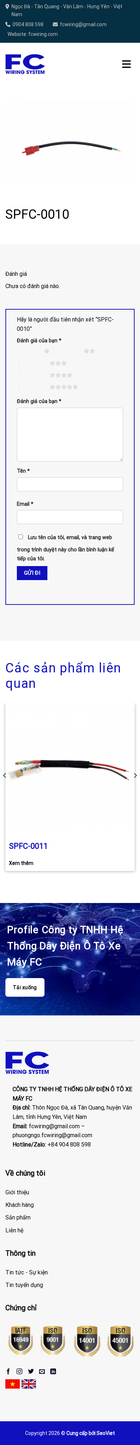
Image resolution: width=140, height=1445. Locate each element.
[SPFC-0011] (70, 768)
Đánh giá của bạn (39, 341)
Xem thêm (21, 863)
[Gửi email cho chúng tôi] (42, 1371)
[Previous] (5, 790)
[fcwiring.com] (25, 64)
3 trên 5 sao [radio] (34, 363)
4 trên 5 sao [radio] (34, 375)
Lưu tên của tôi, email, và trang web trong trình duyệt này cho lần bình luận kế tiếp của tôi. (65, 548)
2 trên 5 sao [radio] (68, 351)
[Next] (135, 790)
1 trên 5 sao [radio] (28, 351)
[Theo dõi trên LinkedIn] (53, 1371)
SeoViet (106, 1433)
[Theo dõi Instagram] (19, 1371)
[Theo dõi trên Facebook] (8, 1371)
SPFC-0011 (28, 846)
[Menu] (126, 64)
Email (25, 504)
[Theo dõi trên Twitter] (31, 1371)
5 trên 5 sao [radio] (34, 387)
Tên (23, 471)
